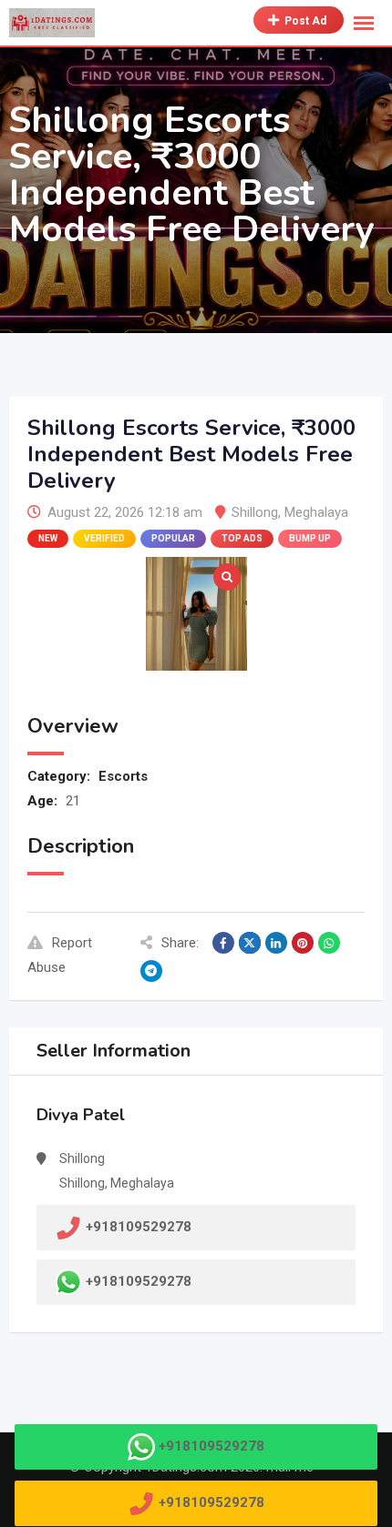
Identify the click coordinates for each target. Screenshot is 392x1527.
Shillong (255, 512)
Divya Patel (80, 1115)
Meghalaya (316, 512)
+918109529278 (138, 1281)
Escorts (123, 776)
